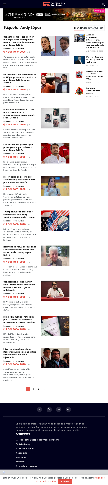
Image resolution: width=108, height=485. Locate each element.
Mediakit (20, 461)
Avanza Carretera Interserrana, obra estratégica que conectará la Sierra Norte (95, 41)
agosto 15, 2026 (15, 262)
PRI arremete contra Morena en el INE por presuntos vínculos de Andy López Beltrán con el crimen (19, 78)
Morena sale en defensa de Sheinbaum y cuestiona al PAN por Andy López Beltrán (19, 179)
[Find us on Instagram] (58, 409)
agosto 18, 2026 (15, 89)
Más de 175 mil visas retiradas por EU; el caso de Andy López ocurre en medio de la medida (19, 319)
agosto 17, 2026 (15, 157)
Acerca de (21, 453)
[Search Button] (103, 4)
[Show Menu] (4, 4)
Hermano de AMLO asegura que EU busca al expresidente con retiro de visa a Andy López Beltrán (19, 250)
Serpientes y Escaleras (14, 49)
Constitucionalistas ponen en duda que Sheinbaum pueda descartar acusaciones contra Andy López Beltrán (19, 41)
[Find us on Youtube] (68, 409)
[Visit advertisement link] (54, 14)
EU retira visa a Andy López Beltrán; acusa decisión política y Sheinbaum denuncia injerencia (19, 353)
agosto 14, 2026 (15, 329)
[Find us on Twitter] (49, 409)
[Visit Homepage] (54, 4)
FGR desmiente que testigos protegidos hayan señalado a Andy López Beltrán (18, 147)
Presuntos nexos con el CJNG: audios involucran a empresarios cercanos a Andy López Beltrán (19, 113)
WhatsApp (24, 444)
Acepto (65, 481)
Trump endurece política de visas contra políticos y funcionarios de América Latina (19, 214)
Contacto (21, 457)
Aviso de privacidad (26, 466)
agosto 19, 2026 (15, 51)
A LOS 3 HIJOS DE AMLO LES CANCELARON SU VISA (94, 75)
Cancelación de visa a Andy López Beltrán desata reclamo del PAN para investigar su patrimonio (19, 286)
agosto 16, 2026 (15, 224)
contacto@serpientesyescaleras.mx (39, 439)
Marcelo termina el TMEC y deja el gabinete (94, 59)
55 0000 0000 (26, 448)
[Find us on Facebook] (39, 409)
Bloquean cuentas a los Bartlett (93, 91)
